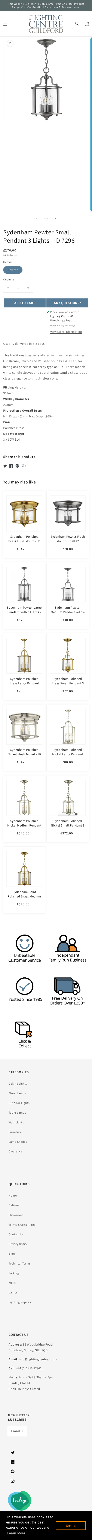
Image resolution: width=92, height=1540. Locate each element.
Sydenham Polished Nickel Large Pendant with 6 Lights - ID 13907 (67, 754)
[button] (5, 24)
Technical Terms (20, 1263)
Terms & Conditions (22, 1225)
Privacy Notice (18, 1244)
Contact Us (16, 1234)
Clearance (15, 1151)
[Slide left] (36, 218)
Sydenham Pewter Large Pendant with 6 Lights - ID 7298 (24, 612)
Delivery (14, 1205)
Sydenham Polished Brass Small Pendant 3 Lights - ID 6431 (68, 683)
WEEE (12, 1283)
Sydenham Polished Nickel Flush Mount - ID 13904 (24, 754)
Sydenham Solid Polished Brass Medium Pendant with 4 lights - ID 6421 (24, 898)
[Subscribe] (22, 1431)
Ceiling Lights (18, 1083)
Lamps (13, 1292)
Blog (12, 1253)
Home (13, 1195)
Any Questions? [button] (67, 303)
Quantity (8, 279)
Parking (14, 1273)
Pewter (13, 270)
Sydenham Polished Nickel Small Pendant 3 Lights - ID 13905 (67, 825)
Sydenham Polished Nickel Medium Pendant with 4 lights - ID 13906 (24, 825)
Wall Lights (16, 1122)
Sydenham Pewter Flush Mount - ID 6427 (67, 538)
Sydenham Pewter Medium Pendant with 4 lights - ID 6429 (68, 612)
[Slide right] (55, 218)
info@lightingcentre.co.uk (38, 1359)
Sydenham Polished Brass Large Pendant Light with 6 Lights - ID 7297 (24, 685)
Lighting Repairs (20, 1302)
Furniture (15, 1132)
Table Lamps (17, 1112)
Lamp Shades (18, 1142)
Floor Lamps (17, 1093)
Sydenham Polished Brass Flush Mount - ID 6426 (24, 541)
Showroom (16, 1215)
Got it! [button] (71, 1525)
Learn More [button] (16, 1533)
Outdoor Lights (19, 1103)
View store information (66, 332)
